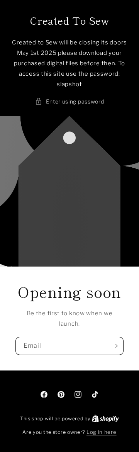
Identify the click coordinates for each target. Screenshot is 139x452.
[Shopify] (105, 418)
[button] (69, 101)
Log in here (101, 432)
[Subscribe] (114, 346)
